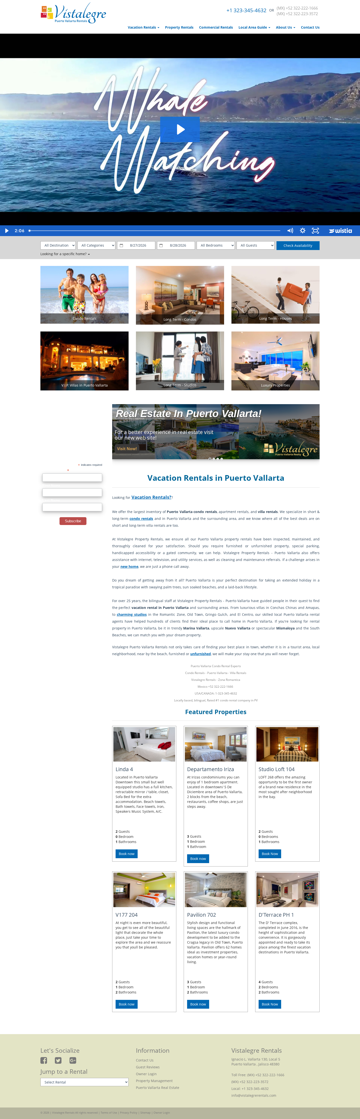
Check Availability (298, 245)
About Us (284, 27)
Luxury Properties (275, 385)
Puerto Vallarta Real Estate (157, 1087)
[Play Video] (6, 230)
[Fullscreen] (315, 230)
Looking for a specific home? (63, 253)
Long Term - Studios (180, 385)
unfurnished (200, 653)
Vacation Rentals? (151, 497)
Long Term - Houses (275, 318)
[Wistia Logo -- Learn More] (341, 230)
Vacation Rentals (142, 27)
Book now (126, 853)
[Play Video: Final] (180, 129)
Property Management (154, 1080)
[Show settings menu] (302, 230)
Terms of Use (109, 1112)
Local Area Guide (253, 27)
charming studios (132, 614)
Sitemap (145, 1112)
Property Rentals (179, 27)
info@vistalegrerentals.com (253, 1095)
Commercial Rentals (216, 27)
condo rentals (141, 518)
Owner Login (146, 1074)
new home (129, 566)
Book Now (270, 853)
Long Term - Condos (180, 319)
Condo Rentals (84, 318)
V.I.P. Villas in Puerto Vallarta (84, 385)
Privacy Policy (128, 1112)
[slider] (154, 230)
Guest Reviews (148, 1067)
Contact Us (310, 27)
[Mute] (290, 230)
